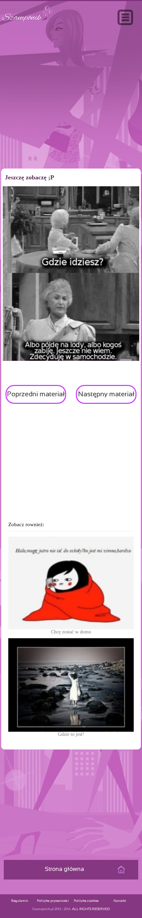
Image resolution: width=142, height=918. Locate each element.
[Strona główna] (27, 21)
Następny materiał (106, 394)
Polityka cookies (86, 901)
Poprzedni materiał (36, 394)
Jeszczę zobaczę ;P (29, 177)
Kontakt (119, 901)
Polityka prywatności (53, 901)
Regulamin (19, 901)
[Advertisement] (71, 111)
